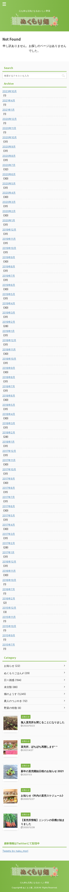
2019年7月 (8, 275)
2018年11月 (9, 349)
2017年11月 (9, 460)
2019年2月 (8, 321)
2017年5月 (8, 515)
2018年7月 (8, 386)
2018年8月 (8, 377)
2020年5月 (9, 183)
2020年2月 (9, 211)
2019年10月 (9, 248)
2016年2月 (8, 598)
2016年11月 (9, 570)
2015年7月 (8, 644)
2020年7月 (8, 165)
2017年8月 (8, 487)
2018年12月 (9, 340)
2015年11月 (9, 617)
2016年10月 (9, 580)
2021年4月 (8, 100)
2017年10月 (9, 469)
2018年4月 (8, 414)
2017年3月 (8, 534)
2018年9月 (8, 368)
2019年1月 (8, 331)
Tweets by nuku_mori (15, 851)
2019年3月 (8, 312)
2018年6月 (8, 395)
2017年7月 (8, 497)
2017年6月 (8, 506)
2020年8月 (9, 155)
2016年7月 (8, 589)
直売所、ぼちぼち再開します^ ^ (39, 746)
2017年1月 (8, 552)
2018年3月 (8, 423)
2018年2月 (8, 432)
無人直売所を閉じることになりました (43, 722)
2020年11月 (9, 128)
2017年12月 (9, 451)
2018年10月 (9, 358)
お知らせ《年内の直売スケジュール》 (43, 795)
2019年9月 (8, 257)
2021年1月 (8, 109)
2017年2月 (8, 543)
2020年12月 (9, 119)
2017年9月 (8, 478)
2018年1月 (8, 441)
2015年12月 (9, 607)
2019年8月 (8, 266)
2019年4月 (8, 303)
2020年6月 (9, 174)
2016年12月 (9, 561)
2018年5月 (8, 404)
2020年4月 (9, 192)
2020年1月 (8, 220)
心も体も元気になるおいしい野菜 (34, 882)
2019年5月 (8, 294)
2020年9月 (9, 146)
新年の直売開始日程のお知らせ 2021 (42, 771)
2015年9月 (8, 635)
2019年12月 (9, 229)
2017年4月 (8, 524)
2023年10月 (9, 91)
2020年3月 (9, 202)
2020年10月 (9, 137)
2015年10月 (9, 626)
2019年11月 (9, 238)
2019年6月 (8, 285)
